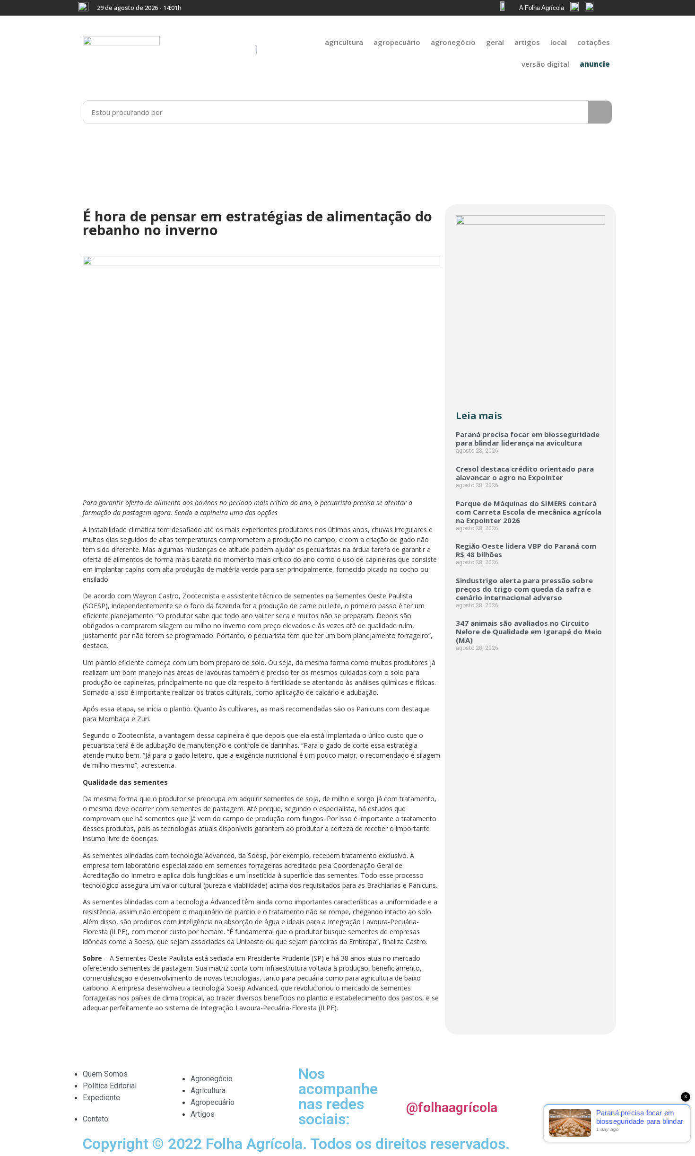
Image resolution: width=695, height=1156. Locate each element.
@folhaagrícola (451, 1107)
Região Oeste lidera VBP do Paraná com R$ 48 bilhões (526, 550)
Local (558, 42)
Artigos (527, 42)
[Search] (600, 112)
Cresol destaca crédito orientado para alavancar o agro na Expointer (525, 473)
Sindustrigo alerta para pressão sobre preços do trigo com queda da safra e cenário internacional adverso (524, 589)
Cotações (593, 42)
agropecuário (397, 42)
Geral (495, 42)
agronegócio (453, 42)
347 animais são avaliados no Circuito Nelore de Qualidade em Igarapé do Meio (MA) (529, 631)
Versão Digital (545, 64)
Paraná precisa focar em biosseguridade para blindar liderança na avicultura (527, 438)
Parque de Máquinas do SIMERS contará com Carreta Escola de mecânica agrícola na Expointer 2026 (528, 512)
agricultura (344, 42)
